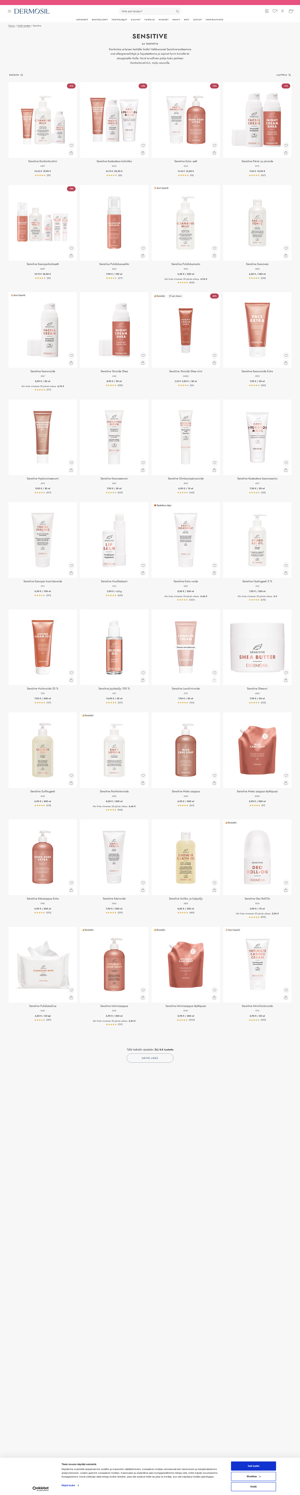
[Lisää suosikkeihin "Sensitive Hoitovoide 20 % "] (71, 672)
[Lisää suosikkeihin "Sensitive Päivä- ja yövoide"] (286, 145)
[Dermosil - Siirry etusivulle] (32, 11)
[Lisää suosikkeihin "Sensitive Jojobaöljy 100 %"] (143, 672)
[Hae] (177, 11)
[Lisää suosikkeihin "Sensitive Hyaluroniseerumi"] (71, 462)
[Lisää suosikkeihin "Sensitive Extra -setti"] (214, 145)
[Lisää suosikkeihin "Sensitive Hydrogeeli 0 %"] (286, 565)
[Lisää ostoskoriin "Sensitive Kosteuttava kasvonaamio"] (286, 470)
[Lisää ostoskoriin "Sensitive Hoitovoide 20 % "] (71, 680)
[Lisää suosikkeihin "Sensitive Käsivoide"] (143, 882)
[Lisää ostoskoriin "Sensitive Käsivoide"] (143, 890)
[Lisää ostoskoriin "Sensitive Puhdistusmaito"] (214, 255)
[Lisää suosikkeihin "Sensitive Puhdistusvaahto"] (143, 248)
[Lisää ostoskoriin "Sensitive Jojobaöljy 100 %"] (143, 680)
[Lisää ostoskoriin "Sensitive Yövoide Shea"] (143, 363)
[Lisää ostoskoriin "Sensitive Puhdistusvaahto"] (143, 255)
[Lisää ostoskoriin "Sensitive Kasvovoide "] (71, 363)
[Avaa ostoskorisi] (290, 11)
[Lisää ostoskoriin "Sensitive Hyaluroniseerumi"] (71, 470)
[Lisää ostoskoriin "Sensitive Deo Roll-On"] (286, 890)
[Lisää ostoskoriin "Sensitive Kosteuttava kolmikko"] (143, 153)
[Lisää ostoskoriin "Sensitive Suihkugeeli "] (71, 783)
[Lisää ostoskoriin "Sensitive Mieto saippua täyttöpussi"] (286, 783)
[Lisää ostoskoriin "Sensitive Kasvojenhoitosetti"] (71, 255)
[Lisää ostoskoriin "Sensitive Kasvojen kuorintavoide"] (71, 573)
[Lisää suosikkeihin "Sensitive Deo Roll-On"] (286, 882)
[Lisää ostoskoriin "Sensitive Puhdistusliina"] (71, 997)
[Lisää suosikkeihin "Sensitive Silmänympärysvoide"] (214, 462)
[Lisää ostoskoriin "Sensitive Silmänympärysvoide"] (214, 470)
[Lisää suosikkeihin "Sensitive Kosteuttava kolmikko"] (143, 145)
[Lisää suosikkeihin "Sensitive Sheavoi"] (286, 672)
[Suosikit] (274, 11)
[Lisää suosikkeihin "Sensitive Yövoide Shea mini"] (214, 355)
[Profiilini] (282, 11)
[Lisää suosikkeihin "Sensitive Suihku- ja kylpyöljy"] (214, 882)
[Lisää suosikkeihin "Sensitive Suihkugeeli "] (71, 775)
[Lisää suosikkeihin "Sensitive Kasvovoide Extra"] (286, 355)
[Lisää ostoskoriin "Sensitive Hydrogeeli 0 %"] (286, 573)
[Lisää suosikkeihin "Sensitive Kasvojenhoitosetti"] (71, 248)
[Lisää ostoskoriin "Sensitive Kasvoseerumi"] (143, 470)
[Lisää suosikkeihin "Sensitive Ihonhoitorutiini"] (71, 145)
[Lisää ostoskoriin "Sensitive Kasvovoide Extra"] (286, 363)
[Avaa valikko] (9, 11)
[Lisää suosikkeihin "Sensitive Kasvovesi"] (286, 248)
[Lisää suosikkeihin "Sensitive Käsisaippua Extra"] (71, 882)
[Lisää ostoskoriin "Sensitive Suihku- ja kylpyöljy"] (214, 890)
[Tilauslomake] (267, 11)
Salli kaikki (253, 1466)
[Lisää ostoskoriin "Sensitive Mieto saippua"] (214, 783)
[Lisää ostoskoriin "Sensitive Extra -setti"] (214, 153)
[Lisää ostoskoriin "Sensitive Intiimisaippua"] (143, 997)
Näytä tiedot (68, 1485)
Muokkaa (252, 1476)
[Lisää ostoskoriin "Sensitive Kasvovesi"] (286, 255)
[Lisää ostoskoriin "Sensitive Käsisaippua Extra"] (71, 890)
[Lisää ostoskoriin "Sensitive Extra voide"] (214, 573)
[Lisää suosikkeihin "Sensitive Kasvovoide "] (71, 355)
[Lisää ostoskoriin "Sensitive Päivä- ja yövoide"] (286, 153)
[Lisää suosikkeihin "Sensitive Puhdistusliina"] (71, 990)
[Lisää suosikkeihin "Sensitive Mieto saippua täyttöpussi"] (286, 775)
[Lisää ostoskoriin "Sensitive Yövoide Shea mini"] (214, 363)
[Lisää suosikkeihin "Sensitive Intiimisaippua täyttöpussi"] (214, 990)
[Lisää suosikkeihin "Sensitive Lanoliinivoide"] (214, 672)
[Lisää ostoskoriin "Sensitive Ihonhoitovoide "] (143, 783)
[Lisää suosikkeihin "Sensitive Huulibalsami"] (143, 565)
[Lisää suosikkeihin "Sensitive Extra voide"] (214, 565)
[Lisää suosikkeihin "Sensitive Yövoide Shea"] (143, 355)
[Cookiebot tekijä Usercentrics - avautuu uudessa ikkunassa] (40, 1488)
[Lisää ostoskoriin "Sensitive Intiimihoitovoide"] (286, 997)
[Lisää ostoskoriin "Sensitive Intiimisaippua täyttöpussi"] (214, 997)
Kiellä (253, 1486)
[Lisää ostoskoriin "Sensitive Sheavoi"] (286, 680)
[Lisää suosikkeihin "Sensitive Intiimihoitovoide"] (286, 990)
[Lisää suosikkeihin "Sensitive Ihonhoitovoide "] (143, 775)
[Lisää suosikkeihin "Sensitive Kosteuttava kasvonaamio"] (286, 462)
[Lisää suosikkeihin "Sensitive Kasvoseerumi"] (143, 462)
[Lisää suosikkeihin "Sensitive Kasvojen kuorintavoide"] (71, 565)
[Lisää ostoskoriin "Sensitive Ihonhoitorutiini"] (71, 153)
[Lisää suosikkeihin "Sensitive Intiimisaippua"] (143, 990)
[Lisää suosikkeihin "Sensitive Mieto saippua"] (214, 775)
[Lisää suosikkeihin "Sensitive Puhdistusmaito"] (214, 248)
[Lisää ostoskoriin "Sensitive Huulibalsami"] (143, 573)
